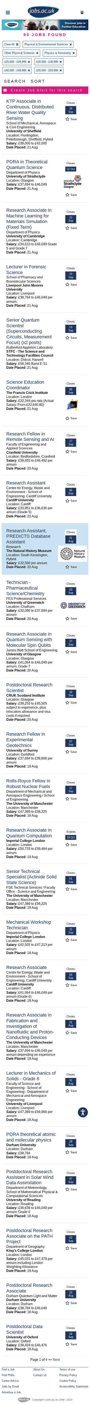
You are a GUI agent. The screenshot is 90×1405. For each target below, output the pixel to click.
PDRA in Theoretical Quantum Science (27, 164)
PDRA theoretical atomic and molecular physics (31, 1137)
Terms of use (67, 1369)
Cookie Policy (67, 1380)
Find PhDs (8, 1375)
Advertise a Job (11, 1392)
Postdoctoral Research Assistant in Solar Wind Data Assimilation (29, 1177)
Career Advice (10, 1380)
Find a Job (8, 1369)
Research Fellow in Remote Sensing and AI (30, 436)
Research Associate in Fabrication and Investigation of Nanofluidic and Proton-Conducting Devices (30, 1026)
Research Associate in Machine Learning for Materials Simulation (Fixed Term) (28, 219)
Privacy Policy (68, 1375)
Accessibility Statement (73, 1386)
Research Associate (26, 967)
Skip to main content (17, 3)
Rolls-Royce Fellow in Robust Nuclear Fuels (28, 783)
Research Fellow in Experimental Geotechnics (25, 739)
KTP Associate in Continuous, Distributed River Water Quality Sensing (30, 110)
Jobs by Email (10, 1386)
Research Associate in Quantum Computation (29, 832)
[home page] (43, 17)
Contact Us (40, 1375)
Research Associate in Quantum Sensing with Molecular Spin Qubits (29, 639)
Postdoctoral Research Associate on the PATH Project (29, 1236)
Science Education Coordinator (25, 384)
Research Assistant (25, 483)
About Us (39, 1369)
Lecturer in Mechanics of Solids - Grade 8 (31, 1075)
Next (56, 1359)
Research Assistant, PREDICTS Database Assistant (28, 536)
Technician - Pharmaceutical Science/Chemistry (25, 588)
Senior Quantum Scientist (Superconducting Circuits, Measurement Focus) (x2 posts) (29, 331)
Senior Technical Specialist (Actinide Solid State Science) (31, 877)
